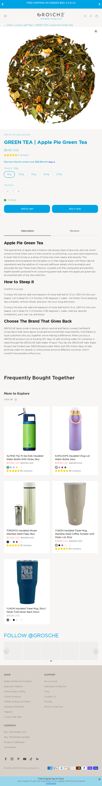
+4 (69, 467)
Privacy (48, 702)
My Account (50, 681)
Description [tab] (27, 231)
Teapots (8, 712)
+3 (21, 542)
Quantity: (9, 185)
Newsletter (10, 747)
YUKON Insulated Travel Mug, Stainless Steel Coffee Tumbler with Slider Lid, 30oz (74, 534)
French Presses (12, 697)
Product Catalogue (14, 742)
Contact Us (50, 697)
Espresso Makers (13, 686)
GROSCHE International (17, 135)
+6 (21, 467)
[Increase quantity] (18, 191)
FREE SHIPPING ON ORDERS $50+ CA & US (51, 3)
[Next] (99, 4)
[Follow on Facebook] (5, 759)
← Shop (8, 25)
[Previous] (2, 4)
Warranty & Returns (55, 686)
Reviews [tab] (74, 231)
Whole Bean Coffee (14, 692)
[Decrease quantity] (7, 191)
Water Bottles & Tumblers (18, 681)
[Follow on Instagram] (12, 759)
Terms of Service (53, 707)
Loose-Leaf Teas (24, 25)
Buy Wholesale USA (15, 732)
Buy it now (75, 209)
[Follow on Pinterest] (18, 759)
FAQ (46, 692)
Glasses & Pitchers (14, 707)
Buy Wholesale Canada (16, 737)
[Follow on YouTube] (24, 759)
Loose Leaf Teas (13, 717)
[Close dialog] (100, 779)
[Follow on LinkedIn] (37, 759)
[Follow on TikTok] (31, 759)
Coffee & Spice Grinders (17, 702)
